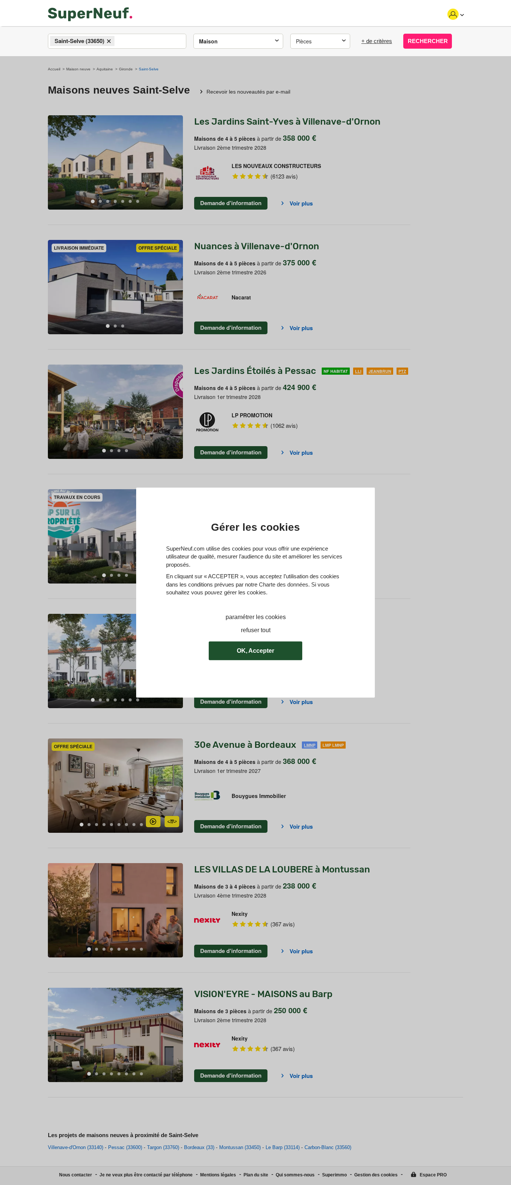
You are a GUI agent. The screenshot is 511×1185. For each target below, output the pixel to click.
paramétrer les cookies (256, 617)
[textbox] (123, 41)
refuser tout (255, 630)
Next (177, 162)
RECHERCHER (428, 41)
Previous (53, 162)
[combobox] (117, 41)
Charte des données (283, 584)
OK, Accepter (255, 651)
